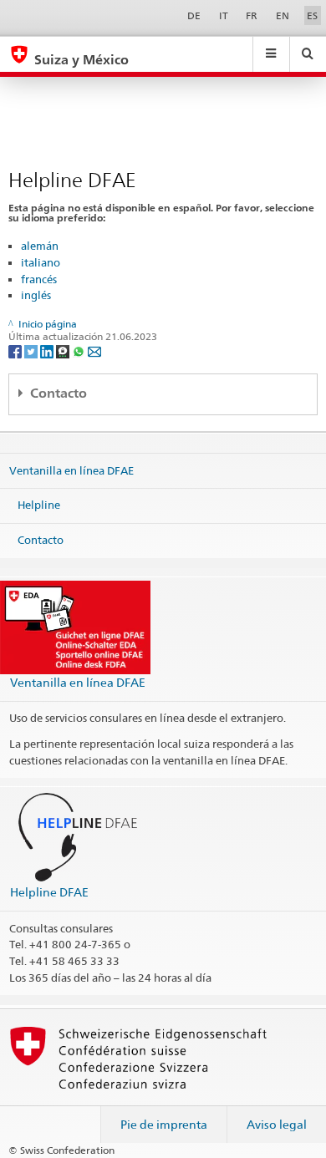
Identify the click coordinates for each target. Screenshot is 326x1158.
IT (223, 15)
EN (282, 15)
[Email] (94, 350)
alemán (40, 245)
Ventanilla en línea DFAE (71, 469)
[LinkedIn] (48, 350)
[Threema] (64, 350)
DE (194, 15)
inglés (36, 295)
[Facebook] (16, 350)
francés (39, 279)
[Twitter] (32, 350)
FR (251, 15)
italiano (40, 262)
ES (312, 15)
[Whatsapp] (80, 350)
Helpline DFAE (49, 892)
